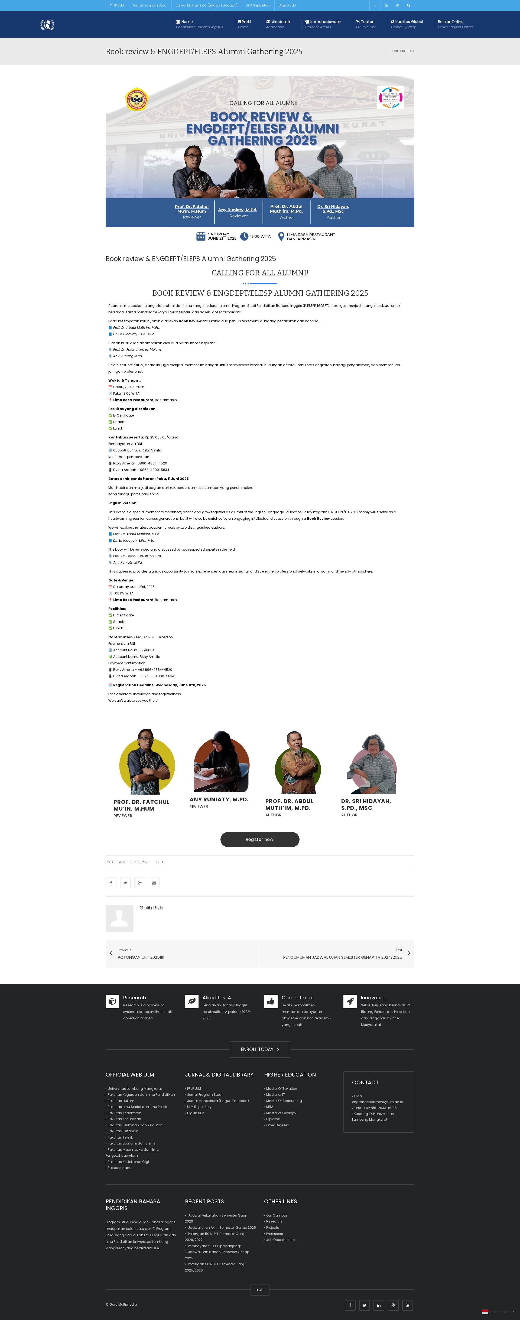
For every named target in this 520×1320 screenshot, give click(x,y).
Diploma (273, 1119)
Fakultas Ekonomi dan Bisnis (131, 1143)
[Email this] (154, 882)
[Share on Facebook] (111, 882)
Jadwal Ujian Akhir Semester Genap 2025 (222, 1227)
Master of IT (275, 1094)
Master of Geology (281, 1113)
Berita (407, 51)
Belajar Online (455, 24)
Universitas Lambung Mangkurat (135, 1088)
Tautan (366, 24)
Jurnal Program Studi (149, 5)
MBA (269, 1106)
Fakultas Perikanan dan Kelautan (135, 1125)
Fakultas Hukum (121, 1100)
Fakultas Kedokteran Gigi (128, 1161)
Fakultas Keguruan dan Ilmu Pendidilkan (141, 1094)
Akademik (278, 24)
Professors (274, 1233)
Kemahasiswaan (323, 24)
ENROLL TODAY (258, 1049)
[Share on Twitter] (125, 882)
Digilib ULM (287, 5)
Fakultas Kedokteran (124, 1113)
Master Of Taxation (281, 1088)
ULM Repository (258, 5)
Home (199, 24)
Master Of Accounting (284, 1100)
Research (274, 1221)
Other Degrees (277, 1125)
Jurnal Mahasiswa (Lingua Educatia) (207, 5)
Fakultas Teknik (120, 1137)
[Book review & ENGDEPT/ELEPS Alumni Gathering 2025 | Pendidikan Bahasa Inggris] (47, 24)
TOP (260, 1289)
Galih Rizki (117, 862)
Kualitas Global (407, 24)
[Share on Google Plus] (139, 882)
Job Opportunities (280, 1239)
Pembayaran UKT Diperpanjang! (214, 1245)
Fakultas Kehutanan (124, 1119)
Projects (272, 1227)
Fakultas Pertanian (123, 1131)
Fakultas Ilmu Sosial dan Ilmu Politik (137, 1106)
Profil (244, 24)
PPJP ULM (117, 5)
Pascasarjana (120, 1167)
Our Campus (277, 1215)
